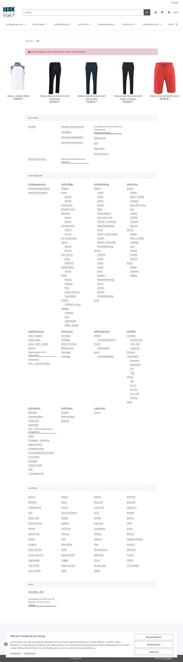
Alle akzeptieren (154, 637)
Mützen (32, 348)
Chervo (64, 507)
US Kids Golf (100, 565)
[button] (156, 12)
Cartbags (65, 339)
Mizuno (68, 279)
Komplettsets (67, 267)
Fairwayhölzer (67, 225)
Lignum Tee (33, 533)
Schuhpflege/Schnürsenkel (41, 452)
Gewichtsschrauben (37, 192)
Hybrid (64, 242)
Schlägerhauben (36, 448)
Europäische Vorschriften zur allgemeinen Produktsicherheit (108, 129)
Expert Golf (33, 518)
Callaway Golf (34, 507)
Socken (100, 238)
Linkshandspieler (105, 356)
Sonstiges (32, 461)
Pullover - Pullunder (106, 221)
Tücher (97, 412)
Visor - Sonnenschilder (39, 363)
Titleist (130, 377)
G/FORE (133, 217)
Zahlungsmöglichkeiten (72, 137)
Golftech (65, 523)
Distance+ (135, 360)
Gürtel (100, 192)
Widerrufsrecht (101, 153)
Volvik (129, 401)
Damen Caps (34, 339)
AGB (96, 143)
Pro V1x (133, 389)
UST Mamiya (133, 565)
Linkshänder (103, 348)
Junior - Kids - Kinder (38, 343)
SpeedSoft (135, 364)
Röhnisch (131, 549)
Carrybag (65, 335)
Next (176, 85)
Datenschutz (30, 653)
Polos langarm (104, 213)
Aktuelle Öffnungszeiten (72, 126)
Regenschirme (35, 444)
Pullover (101, 275)
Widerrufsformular (37, 159)
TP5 (132, 368)
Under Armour (68, 565)
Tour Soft (134, 393)
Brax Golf (98, 502)
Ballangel (32, 412)
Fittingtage (66, 131)
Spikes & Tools (35, 465)
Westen (101, 292)
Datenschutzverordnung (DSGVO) (72, 160)
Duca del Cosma (138, 205)
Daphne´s (132, 507)
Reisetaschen (67, 348)
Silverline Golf (67, 554)
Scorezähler (34, 456)
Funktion (101, 254)
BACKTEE (131, 496)
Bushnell (131, 502)
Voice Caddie (34, 570)
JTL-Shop (168, 658)
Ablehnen (154, 652)
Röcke (100, 229)
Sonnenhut (33, 359)
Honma (31, 528)
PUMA (64, 549)
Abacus (31, 496)
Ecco (132, 209)
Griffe (31, 436)
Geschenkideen (35, 416)
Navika (31, 539)
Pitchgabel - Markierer (39, 440)
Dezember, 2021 (36, 591)
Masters (98, 533)
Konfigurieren (154, 644)
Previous (7, 85)
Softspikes (99, 554)
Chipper (65, 188)
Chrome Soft (136, 339)
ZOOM (97, 570)
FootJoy (133, 213)
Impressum (15, 653)
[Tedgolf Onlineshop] (9, 12)
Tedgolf (64, 560)
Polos (99, 209)
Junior (97, 300)
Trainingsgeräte (35, 473)
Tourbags (65, 356)
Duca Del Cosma (69, 512)
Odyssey (69, 283)
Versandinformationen (72, 142)
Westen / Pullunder (106, 242)
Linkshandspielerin (106, 339)
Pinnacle (131, 352)
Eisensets (65, 213)
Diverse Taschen (69, 343)
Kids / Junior (67, 254)
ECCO (96, 512)
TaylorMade (70, 296)
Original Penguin (135, 539)
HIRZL (129, 523)
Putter (64, 275)
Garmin (130, 518)
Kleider (100, 205)
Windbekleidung (105, 246)
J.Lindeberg (99, 528)
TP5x (132, 372)
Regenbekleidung (105, 225)
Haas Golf (98, 523)
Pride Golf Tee (35, 549)
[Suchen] (147, 12)
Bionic (64, 502)
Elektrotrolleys (68, 416)
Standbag (65, 352)
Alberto (97, 496)
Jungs (67, 258)
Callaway (69, 312)
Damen (68, 196)
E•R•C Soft (135, 343)
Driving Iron (66, 205)
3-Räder (65, 412)
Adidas (133, 192)
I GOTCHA (65, 528)
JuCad (129, 528)
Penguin (32, 544)
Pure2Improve (100, 549)
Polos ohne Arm (104, 217)
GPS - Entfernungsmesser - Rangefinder (41, 430)
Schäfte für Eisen (73, 304)
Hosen (100, 196)
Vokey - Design (71, 325)
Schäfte (64, 300)
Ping (67, 287)
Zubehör (65, 420)
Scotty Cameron (72, 292)
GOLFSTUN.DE (35, 523)
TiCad (96, 560)
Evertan (130, 512)
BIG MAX (32, 502)
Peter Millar (66, 544)
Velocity (134, 397)
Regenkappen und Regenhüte (37, 353)
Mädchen (69, 263)
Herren (68, 200)
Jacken (100, 200)
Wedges (65, 308)
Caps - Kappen (35, 335)
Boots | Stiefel (137, 196)
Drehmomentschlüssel (39, 188)
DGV (30, 512)
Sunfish (130, 554)
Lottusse (134, 221)
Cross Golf (99, 507)
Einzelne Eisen (68, 209)
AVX (132, 381)
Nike (63, 539)
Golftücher (33, 424)
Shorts (100, 283)
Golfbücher (33, 420)
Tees (30, 469)
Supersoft (135, 348)
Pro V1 (133, 385)
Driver (64, 192)
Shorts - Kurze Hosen (107, 234)
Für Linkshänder (69, 238)
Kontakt (174, 2)
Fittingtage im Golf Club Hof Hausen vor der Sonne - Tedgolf (41, 602)
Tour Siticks (33, 565)
